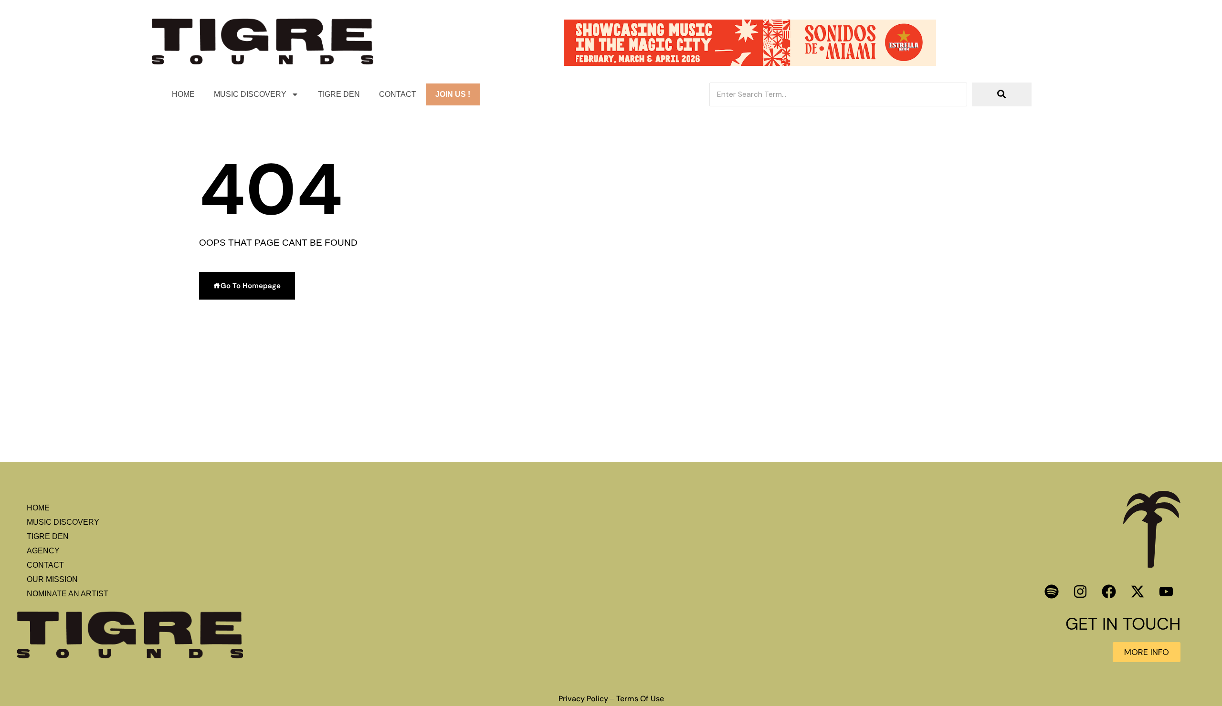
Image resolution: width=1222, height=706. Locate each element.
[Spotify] (1051, 591)
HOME (183, 94)
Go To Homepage (251, 286)
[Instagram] (1080, 591)
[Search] (1002, 94)
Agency (43, 551)
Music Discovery (250, 94)
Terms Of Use (640, 699)
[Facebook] (1109, 591)
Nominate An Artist (67, 594)
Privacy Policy (583, 699)
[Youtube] (1166, 591)
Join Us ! (452, 94)
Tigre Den (339, 94)
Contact (397, 94)
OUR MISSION (52, 579)
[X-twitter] (1137, 591)
